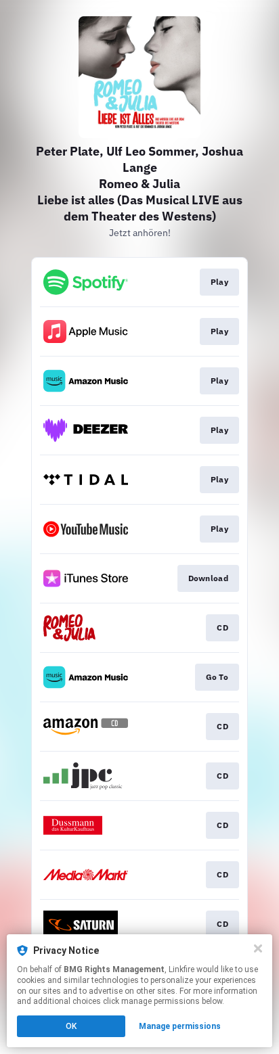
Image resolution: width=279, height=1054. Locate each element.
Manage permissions (180, 1026)
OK (71, 1026)
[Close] (258, 948)
